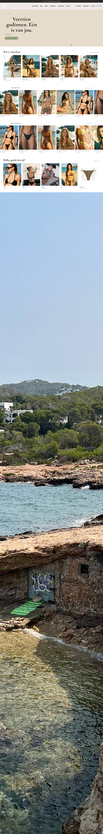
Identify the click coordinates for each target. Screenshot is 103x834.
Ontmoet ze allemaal (11, 38)
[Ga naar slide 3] (75, 44)
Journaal (68, 6)
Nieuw (46, 6)
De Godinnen (53, 6)
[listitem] (9, 104)
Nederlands (86, 6)
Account (93, 6)
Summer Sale (35, 6)
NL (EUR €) (78, 6)
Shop (41, 6)
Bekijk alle (97, 160)
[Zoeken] (97, 6)
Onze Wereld (61, 6)
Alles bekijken (88, 123)
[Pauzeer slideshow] (71, 44)
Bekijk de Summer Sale (94, 52)
